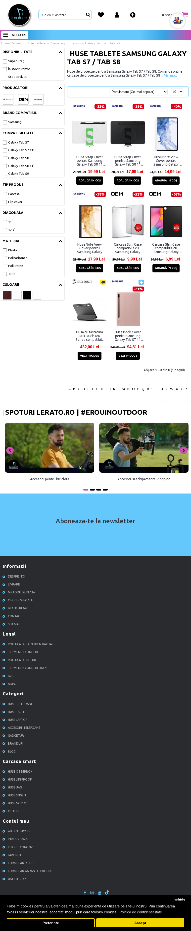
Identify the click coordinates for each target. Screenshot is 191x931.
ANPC (12, 683)
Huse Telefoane (20, 703)
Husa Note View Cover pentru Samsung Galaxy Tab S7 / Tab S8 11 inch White (166, 160)
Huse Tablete (18, 711)
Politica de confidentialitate (31, 644)
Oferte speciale (20, 600)
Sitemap (14, 624)
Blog (12, 751)
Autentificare (19, 831)
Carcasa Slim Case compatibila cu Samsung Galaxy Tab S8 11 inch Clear (127, 248)
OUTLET (14, 811)
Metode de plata (21, 592)
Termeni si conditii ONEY (27, 667)
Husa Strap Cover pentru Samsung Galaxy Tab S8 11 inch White (89, 160)
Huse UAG (15, 787)
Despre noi (16, 576)
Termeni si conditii (23, 652)
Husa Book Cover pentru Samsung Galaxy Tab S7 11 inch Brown (128, 336)
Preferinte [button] (51, 923)
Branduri (15, 743)
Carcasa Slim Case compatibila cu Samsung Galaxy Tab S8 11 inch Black (166, 248)
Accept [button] (140, 923)
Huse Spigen (17, 795)
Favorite (15, 855)
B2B (11, 675)
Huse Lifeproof (20, 779)
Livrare (14, 584)
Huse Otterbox (20, 771)
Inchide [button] (179, 899)
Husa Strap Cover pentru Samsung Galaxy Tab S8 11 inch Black (127, 160)
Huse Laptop (17, 719)
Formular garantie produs (30, 871)
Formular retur (21, 863)
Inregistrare (18, 839)
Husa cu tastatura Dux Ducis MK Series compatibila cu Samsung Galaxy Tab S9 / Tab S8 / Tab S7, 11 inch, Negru (89, 336)
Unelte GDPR (18, 878)
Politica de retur (22, 660)
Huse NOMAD (18, 803)
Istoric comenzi (21, 847)
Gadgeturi (16, 735)
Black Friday (18, 608)
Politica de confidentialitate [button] (140, 912)
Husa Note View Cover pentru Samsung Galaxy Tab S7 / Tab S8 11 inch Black (89, 248)
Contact (15, 616)
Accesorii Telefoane (24, 727)
